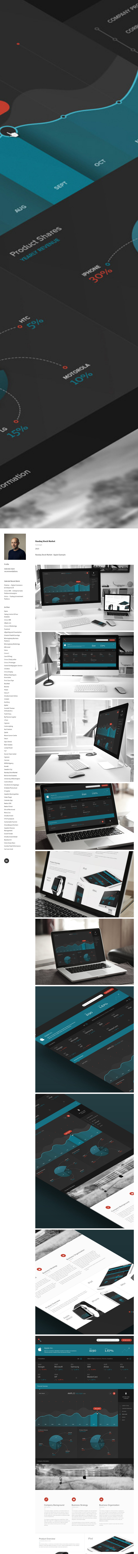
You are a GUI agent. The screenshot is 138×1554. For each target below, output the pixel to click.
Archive (7, 607)
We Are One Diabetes (10, 776)
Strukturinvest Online (11, 696)
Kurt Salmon (8, 729)
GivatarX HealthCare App (12, 635)
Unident (6, 699)
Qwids (6, 732)
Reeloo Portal (8, 806)
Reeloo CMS (7, 803)
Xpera (6, 611)
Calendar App (8, 800)
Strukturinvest (8, 816)
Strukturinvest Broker (11, 837)
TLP (5, 751)
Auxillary (7, 702)
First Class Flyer (9, 680)
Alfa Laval (7, 647)
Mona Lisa (7, 813)
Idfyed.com (7, 623)
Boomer (6, 687)
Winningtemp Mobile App (12, 644)
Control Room (8, 782)
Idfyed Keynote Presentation (13, 632)
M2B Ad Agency (8, 763)
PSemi (6, 690)
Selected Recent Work (12, 581)
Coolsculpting (8, 726)
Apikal (6, 705)
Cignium (6, 723)
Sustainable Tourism (10, 822)
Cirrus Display (8, 672)
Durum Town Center (10, 754)
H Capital (7, 791)
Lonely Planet (8, 748)
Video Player (8, 797)
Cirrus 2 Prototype (9, 662)
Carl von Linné (8, 849)
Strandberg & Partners (11, 825)
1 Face (6, 720)
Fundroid (7, 629)
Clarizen (6, 760)
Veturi (6, 739)
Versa (6, 650)
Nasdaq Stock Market (10, 772)
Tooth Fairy (7, 714)
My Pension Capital (10, 717)
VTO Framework (9, 819)
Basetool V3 (7, 840)
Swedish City (8, 769)
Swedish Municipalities (11, 794)
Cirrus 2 (6, 653)
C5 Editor (7, 669)
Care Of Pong (8, 656)
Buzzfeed (7, 684)
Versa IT (6, 693)
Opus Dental (8, 742)
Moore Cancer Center (10, 735)
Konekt (6, 766)
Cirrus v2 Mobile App (10, 626)
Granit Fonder (8, 834)
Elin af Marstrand (9, 809)
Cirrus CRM (7, 620)
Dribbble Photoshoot (10, 788)
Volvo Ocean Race (9, 843)
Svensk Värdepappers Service (13, 666)
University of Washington (12, 779)
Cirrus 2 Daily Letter (10, 659)
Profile (6, 564)
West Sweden (8, 745)
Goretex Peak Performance (12, 846)
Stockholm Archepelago (11, 785)
